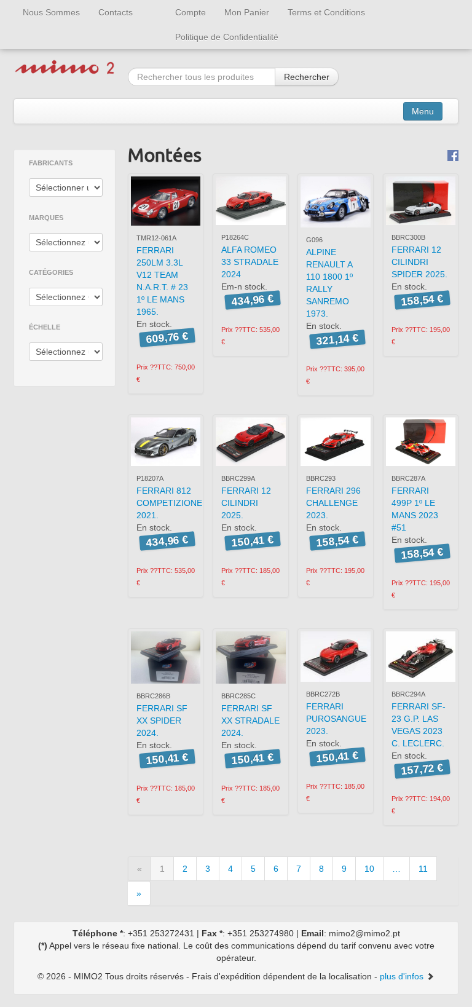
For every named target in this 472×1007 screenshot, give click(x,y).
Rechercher (306, 77)
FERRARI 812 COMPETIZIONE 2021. (169, 503)
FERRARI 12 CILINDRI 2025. (246, 503)
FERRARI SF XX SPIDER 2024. (161, 720)
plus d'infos (403, 976)
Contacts (115, 12)
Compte (190, 12)
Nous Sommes (51, 12)
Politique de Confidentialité (226, 37)
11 (423, 869)
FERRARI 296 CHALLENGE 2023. (333, 503)
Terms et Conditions (326, 12)
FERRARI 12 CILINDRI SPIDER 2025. (419, 262)
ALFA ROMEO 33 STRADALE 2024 (249, 262)
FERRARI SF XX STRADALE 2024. (250, 720)
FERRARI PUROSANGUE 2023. (336, 718)
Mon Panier (246, 12)
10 (369, 869)
